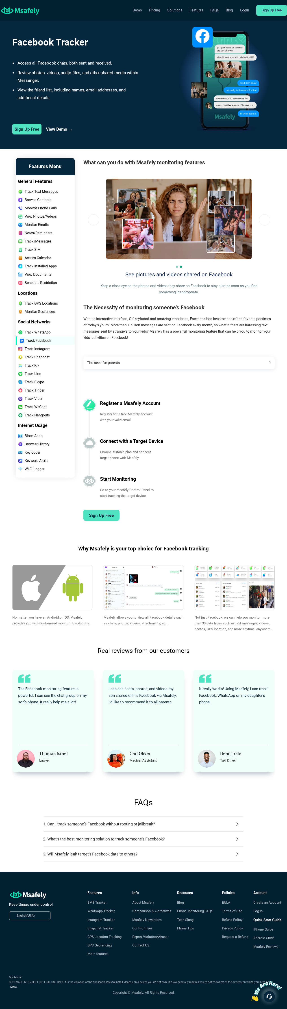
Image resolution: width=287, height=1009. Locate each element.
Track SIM (33, 249)
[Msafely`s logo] (20, 10)
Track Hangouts (37, 415)
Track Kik (32, 365)
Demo (137, 10)
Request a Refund (235, 937)
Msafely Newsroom (147, 920)
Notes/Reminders (38, 233)
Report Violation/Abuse (149, 937)
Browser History (37, 444)
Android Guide (263, 938)
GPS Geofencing (99, 945)
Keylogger (32, 452)
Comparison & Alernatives (151, 911)
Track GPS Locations (41, 303)
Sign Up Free (272, 10)
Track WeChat (36, 407)
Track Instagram (37, 349)
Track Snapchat (37, 357)
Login (244, 10)
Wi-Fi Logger (34, 469)
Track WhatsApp (38, 332)
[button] (177, 267)
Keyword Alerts (36, 461)
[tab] (179, 363)
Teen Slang (185, 920)
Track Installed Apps (41, 266)
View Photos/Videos (41, 216)
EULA (226, 903)
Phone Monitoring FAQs (195, 911)
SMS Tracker (97, 903)
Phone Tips (185, 928)
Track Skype (34, 382)
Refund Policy (232, 920)
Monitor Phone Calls (41, 208)
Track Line (33, 374)
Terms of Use (232, 911)
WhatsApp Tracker (101, 911)
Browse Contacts (38, 200)
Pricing (154, 10)
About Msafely (143, 903)
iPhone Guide (263, 929)
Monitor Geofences (40, 312)
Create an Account (267, 903)
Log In (258, 911)
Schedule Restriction (41, 283)
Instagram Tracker (101, 920)
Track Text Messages (41, 191)
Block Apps (33, 436)
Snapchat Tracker (100, 928)
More (13, 987)
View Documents (38, 274)
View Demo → (59, 129)
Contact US (140, 945)
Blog (229, 10)
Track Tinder (34, 390)
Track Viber (33, 398)
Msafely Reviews (265, 947)
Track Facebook (38, 340)
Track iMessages (38, 241)
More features (98, 954)
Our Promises (142, 928)
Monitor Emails (37, 225)
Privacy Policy (232, 928)
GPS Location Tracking (104, 937)
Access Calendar (38, 258)
